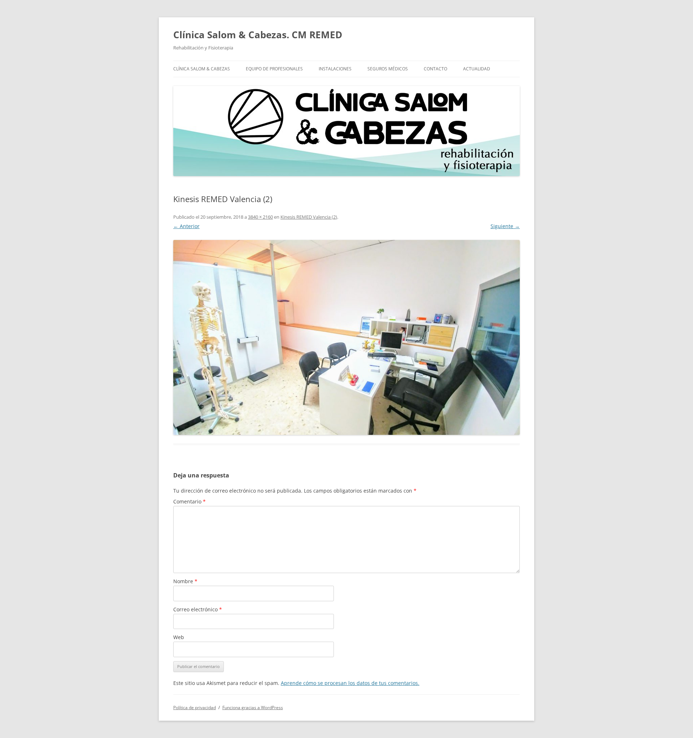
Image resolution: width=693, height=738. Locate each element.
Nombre (185, 581)
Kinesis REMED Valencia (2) (308, 217)
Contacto (435, 69)
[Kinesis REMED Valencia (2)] (346, 337)
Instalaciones (335, 69)
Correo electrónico (197, 609)
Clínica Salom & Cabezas (201, 69)
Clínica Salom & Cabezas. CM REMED (257, 34)
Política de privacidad (194, 707)
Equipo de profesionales (274, 69)
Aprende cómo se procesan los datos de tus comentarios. (350, 683)
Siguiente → (505, 226)
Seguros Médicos (387, 69)
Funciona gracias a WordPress (252, 707)
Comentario (189, 501)
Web (178, 637)
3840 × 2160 (260, 217)
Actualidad (476, 69)
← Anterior (186, 226)
